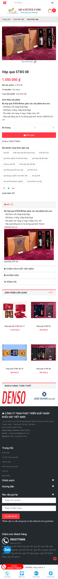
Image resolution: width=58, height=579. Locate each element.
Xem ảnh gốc (28, 62)
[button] (29, 204)
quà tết (6, 153)
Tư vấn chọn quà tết (10, 457)
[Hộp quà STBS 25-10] (14, 352)
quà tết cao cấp (41, 546)
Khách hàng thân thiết (18, 386)
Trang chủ (7, 447)
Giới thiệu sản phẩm (11, 100)
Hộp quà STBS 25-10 (14, 369)
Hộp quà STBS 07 (43, 326)
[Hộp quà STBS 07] (43, 310)
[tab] (29, 204)
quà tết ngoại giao (31, 553)
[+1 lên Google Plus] (13, 188)
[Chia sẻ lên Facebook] (4, 188)
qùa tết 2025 (15, 546)
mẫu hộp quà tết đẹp (27, 164)
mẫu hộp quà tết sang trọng (24, 153)
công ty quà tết (9, 164)
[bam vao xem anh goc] (29, 43)
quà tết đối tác (26, 550)
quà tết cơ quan (41, 550)
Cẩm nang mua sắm (10, 466)
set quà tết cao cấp (34, 181)
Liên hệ (5, 471)
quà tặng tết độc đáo (40, 158)
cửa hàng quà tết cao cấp (13, 170)
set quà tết (36, 176)
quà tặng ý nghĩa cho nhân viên (16, 176)
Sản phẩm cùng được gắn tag (15, 148)
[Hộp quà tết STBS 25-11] (14, 310)
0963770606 (14, 567)
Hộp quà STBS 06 (43, 369)
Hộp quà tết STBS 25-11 (14, 326)
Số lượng (6, 128)
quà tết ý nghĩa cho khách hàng (16, 158)
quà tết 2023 (44, 153)
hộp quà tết (27, 546)
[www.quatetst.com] (24, 11)
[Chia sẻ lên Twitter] (9, 188)
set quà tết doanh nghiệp (13, 181)
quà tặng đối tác (14, 553)
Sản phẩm (6, 476)
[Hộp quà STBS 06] (43, 352)
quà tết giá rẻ (13, 557)
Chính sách (6, 462)
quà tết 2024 (32, 170)
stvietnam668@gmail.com (19, 433)
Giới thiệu (6, 453)
